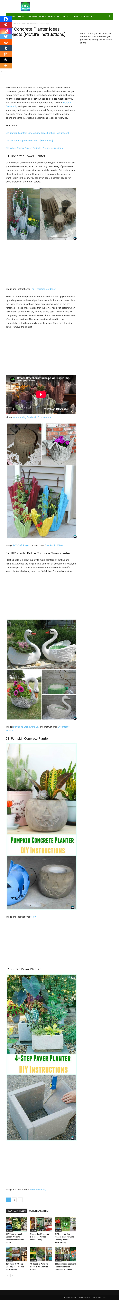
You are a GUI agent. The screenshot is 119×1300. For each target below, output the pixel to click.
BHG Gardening (38, 1189)
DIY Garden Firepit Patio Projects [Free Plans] (29, 140)
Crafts (64, 16)
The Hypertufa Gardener (43, 289)
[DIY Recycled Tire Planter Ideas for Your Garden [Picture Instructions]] (65, 1224)
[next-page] (12, 1275)
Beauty (75, 16)
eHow (33, 916)
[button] (109, 16)
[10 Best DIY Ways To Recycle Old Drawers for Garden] (41, 1254)
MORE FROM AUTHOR (39, 1211)
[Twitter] (6, 36)
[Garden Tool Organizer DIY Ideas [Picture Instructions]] (41, 1224)
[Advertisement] (79, 6)
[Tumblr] (6, 48)
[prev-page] (7, 1275)
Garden (21, 16)
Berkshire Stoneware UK (26, 726)
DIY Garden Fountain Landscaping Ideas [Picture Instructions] (37, 133)
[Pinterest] (6, 25)
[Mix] (6, 54)
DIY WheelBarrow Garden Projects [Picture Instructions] (34, 148)
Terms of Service (69, 1297)
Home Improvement (35, 16)
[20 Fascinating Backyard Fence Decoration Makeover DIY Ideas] (65, 1254)
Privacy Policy (84, 1297)
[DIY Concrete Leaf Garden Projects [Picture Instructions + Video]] (16, 1224)
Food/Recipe (53, 16)
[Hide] (1, 71)
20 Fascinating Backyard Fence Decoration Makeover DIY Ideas (65, 1267)
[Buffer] (6, 60)
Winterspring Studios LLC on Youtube (32, 417)
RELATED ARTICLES (17, 1211)
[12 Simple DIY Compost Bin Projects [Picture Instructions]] (16, 1254)
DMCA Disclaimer (99, 1297)
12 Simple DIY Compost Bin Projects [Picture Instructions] (16, 1267)
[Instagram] (6, 31)
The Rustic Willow (54, 545)
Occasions (85, 16)
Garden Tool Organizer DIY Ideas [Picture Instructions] (40, 1237)
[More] (6, 65)
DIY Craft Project (21, 545)
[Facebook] (6, 19)
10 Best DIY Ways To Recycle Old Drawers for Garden (40, 1267)
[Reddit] (6, 42)
